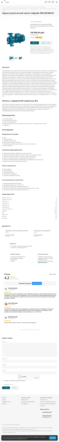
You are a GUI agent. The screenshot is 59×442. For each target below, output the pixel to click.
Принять (53, 438)
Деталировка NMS (9, 235)
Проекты (4, 403)
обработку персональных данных (17, 380)
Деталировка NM (38, 235)
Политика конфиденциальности (48, 401)
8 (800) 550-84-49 (47, 412)
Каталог (4, 397)
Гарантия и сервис (25, 397)
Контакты (42, 405)
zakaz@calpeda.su (46, 417)
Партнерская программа (46, 397)
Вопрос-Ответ (24, 399)
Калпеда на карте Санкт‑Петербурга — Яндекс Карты (30, 329)
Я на (14, 380)
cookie (25, 438)
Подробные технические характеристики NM (16, 230)
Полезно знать (43, 399)
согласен (7, 380)
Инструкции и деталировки (28, 401)
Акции (3, 399)
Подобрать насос (6, 401)
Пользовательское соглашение (47, 403)
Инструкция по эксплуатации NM (42, 230)
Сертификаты (24, 403)
